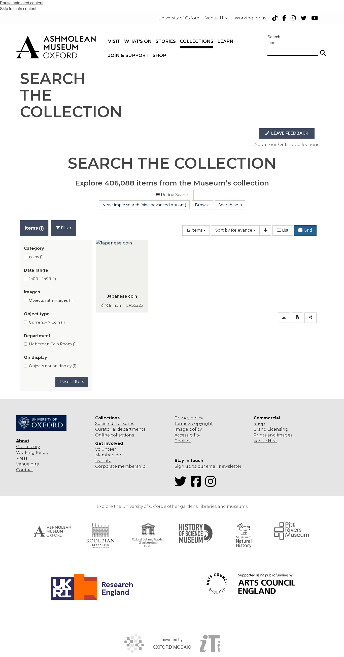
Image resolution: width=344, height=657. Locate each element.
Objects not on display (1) (53, 365)
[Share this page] (310, 317)
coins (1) (36, 256)
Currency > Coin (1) (47, 322)
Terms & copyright (194, 423)
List (285, 230)
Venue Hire (265, 441)
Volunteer (105, 449)
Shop (259, 423)
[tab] (34, 228)
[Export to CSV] (284, 317)
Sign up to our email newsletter (208, 466)
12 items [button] (194, 230)
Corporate (106, 466)
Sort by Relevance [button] (233, 230)
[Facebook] (197, 484)
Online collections (114, 435)
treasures (123, 423)
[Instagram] (212, 484)
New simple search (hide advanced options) (144, 204)
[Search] (323, 51)
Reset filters (72, 381)
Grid (308, 230)
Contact (24, 469)
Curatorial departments (120, 429)
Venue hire (27, 464)
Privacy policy (189, 418)
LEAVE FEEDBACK (289, 133)
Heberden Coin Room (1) (53, 343)
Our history (28, 446)
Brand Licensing (271, 429)
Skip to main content (18, 8)
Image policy (188, 429)
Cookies (183, 441)
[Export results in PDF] (297, 317)
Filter (66, 228)
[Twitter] (182, 484)
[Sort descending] (265, 230)
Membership (109, 455)
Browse (202, 204)
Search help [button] (230, 204)
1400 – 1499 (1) (42, 278)
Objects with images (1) (51, 300)
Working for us (32, 452)
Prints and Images (273, 435)
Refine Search (175, 194)
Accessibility (187, 435)
